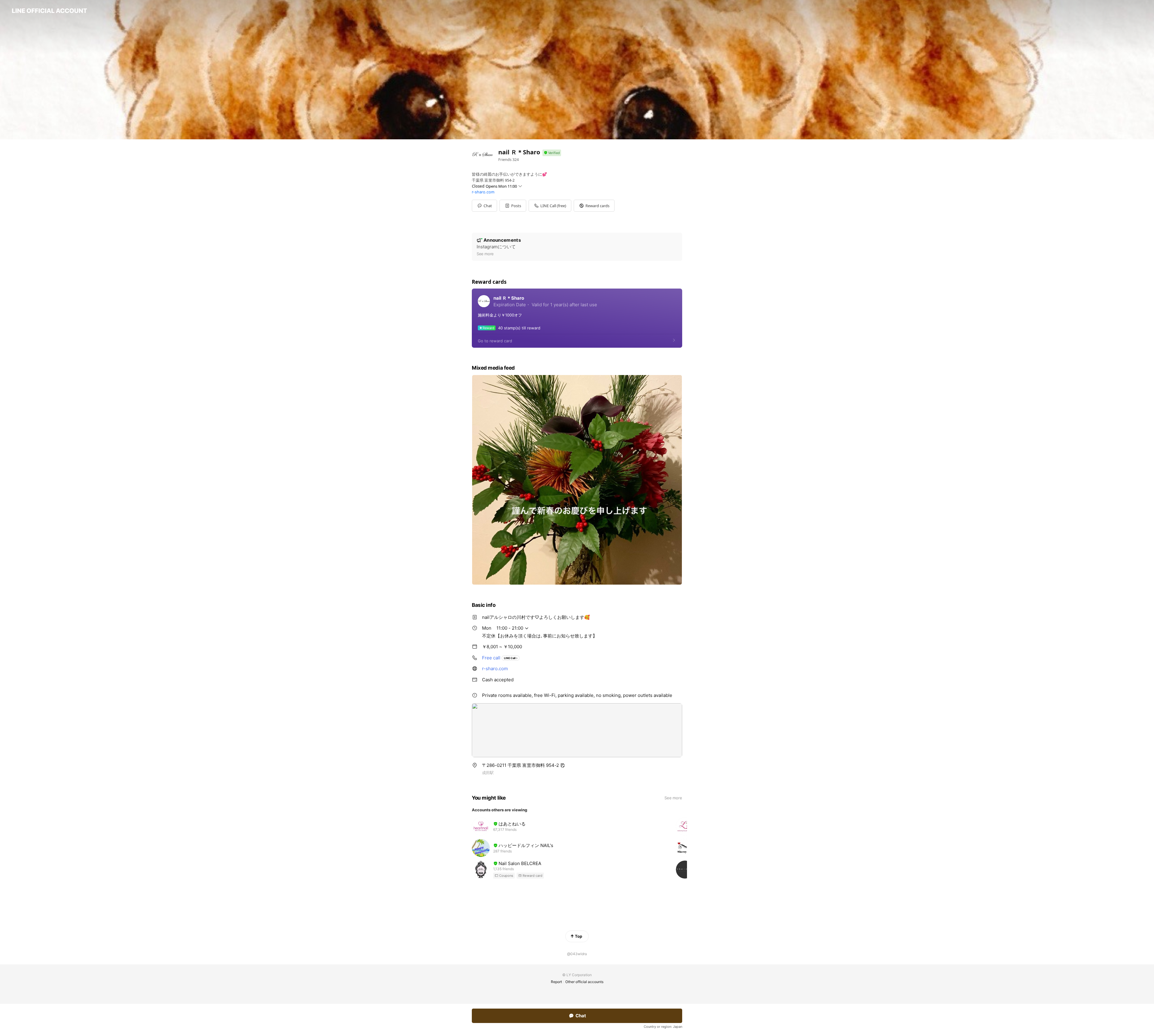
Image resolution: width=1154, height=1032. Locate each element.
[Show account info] (551, 153)
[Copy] (562, 765)
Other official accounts (584, 981)
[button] (512, 206)
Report (556, 981)
